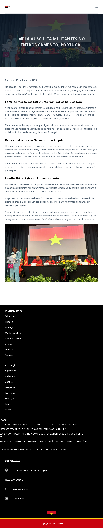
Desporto (10, 387)
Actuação (9, 327)
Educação (9, 398)
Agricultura (10, 370)
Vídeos (8, 344)
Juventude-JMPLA (14, 338)
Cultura (9, 381)
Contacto (9, 355)
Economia (10, 393)
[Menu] (96, 7)
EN (88, 6)
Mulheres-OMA (13, 332)
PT (91, 6)
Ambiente (10, 376)
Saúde (8, 409)
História (9, 321)
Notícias (9, 349)
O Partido (10, 316)
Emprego (9, 404)
